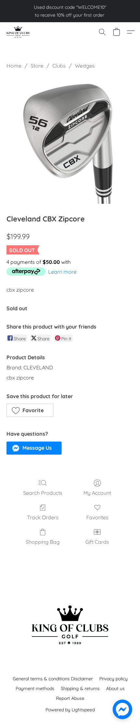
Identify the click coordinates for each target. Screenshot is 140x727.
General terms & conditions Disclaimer (53, 679)
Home (14, 65)
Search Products (43, 493)
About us (115, 688)
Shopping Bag (43, 542)
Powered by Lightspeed (70, 710)
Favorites (97, 517)
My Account (97, 493)
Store (37, 65)
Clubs (59, 65)
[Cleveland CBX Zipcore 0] (70, 140)
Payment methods (35, 688)
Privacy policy (113, 679)
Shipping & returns (80, 688)
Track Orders (43, 517)
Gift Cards (97, 542)
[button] (18, 32)
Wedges (85, 65)
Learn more (62, 271)
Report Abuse (70, 698)
